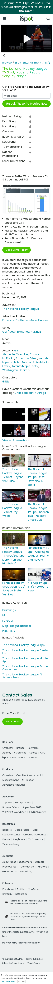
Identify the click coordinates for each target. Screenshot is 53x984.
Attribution (28, 780)
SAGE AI (32, 757)
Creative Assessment (28, 775)
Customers (25, 862)
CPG (42, 752)
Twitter (20, 320)
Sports (33, 752)
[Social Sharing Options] (4, 55)
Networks (33, 748)
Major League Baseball (16, 626)
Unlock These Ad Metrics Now (26, 104)
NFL (4, 615)
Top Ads (7, 802)
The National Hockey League (20, 309)
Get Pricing (26, 871)
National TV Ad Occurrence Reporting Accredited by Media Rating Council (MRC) (28, 916)
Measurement (10, 780)
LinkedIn (7, 894)
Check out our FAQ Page (30, 393)
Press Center (10, 866)
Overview (7, 748)
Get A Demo (12, 721)
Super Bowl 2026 (32, 807)
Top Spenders (23, 802)
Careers (39, 862)
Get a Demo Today (17, 250)
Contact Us (27, 866)
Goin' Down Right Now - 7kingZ (21, 331)
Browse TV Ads (10, 807)
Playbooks (19, 839)
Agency (6, 752)
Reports (7, 830)
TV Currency (35, 839)
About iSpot (9, 862)
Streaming (20, 752)
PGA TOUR (8, 631)
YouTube (31, 320)
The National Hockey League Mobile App (25, 660)
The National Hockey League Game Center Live (25, 668)
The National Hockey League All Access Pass (22, 676)
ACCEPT (21, 981)
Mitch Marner (22, 362)
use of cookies (8, 981)
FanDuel (7, 620)
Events (6, 839)
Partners (42, 866)
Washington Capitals (16, 370)
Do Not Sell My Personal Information (21, 942)
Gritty (5, 381)
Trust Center (34, 963)
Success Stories (11, 834)
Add (16, 350)
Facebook (8, 320)
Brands (20, 748)
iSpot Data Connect (13, 757)
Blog (35, 830)
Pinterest (43, 320)
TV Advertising (10, 844)
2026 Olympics (37, 812)
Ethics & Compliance (13, 963)
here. (5, 936)
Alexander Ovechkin (15, 354)
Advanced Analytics (13, 784)
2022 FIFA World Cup (14, 812)
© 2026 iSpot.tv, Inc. (12, 958)
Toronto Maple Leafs (25, 366)
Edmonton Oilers (26, 358)
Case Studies (22, 830)
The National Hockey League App (23, 645)
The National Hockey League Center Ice (25, 652)
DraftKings (9, 610)
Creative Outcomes (34, 834)
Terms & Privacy (34, 958)
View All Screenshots (15, 440)
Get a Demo (9, 871)
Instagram (21, 894)
